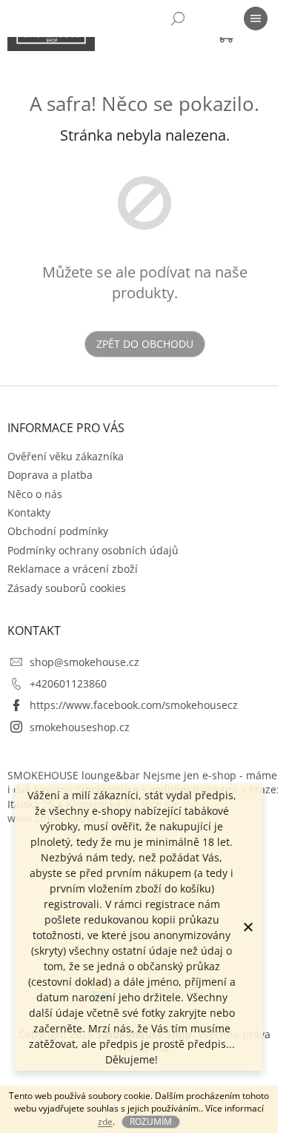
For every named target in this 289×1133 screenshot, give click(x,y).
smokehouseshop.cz (80, 727)
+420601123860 (68, 683)
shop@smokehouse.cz (84, 662)
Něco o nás (34, 494)
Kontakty (28, 512)
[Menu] (255, 18)
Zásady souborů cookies (66, 588)
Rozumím (151, 1121)
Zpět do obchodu (144, 344)
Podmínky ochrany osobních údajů (93, 550)
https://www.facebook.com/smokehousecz (134, 705)
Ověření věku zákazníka (65, 456)
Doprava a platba (50, 475)
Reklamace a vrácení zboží (72, 569)
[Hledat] (178, 18)
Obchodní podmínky (57, 531)
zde (105, 1121)
